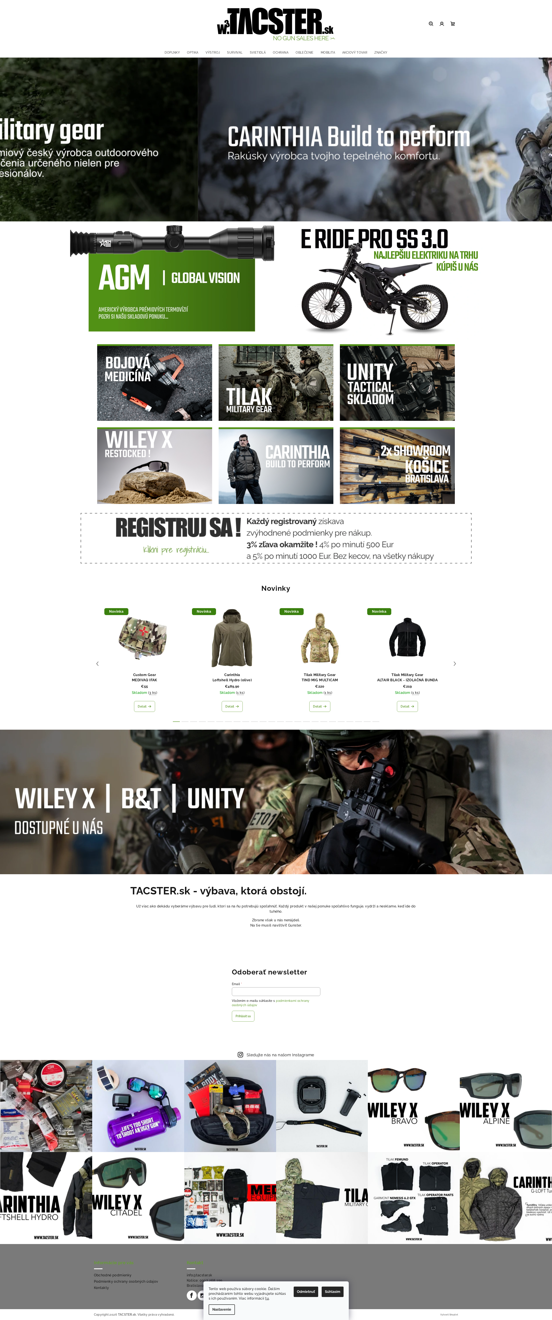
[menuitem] (172, 53)
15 (306, 721)
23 (375, 721)
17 (323, 721)
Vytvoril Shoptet (449, 1314)
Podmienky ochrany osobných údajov (126, 1281)
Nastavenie (221, 1309)
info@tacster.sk (199, 1275)
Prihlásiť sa (243, 1016)
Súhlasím (332, 1292)
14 (297, 721)
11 (271, 721)
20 (349, 721)
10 (263, 721)
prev (97, 663)
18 (332, 721)
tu (267, 1298)
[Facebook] (192, 1295)
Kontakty (101, 1288)
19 (341, 721)
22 (367, 721)
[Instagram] (203, 1295)
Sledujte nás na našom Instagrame (280, 1054)
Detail (142, 706)
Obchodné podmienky (113, 1275)
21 (358, 721)
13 (289, 721)
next (454, 663)
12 (280, 721)
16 (315, 721)
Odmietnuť (306, 1292)
